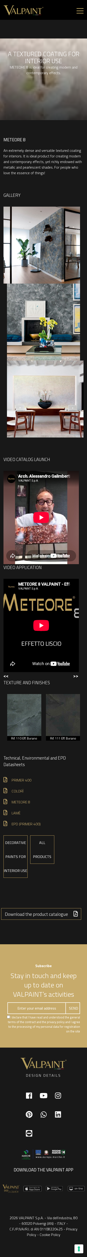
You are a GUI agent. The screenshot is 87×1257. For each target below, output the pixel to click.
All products (42, 849)
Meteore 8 (21, 802)
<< (6, 675)
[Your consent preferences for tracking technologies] (78, 1248)
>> (75, 675)
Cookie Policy (50, 1234)
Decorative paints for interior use (15, 856)
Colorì (17, 791)
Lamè (16, 813)
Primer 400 (21, 780)
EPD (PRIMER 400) (26, 824)
